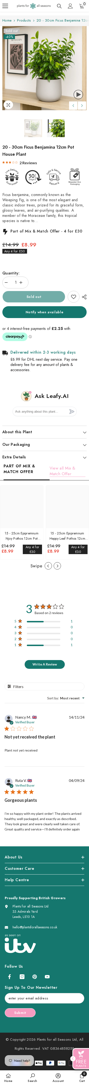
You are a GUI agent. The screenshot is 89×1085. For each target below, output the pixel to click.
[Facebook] (9, 976)
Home (7, 20)
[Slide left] (48, 566)
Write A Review (45, 664)
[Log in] (70, 6)
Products (24, 20)
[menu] (5, 6)
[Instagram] (22, 976)
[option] (44, 68)
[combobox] (65, 698)
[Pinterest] (34, 976)
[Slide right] (57, 566)
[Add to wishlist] (74, 297)
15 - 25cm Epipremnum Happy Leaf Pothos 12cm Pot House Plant (67, 536)
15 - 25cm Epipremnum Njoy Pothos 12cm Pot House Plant (21, 536)
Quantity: (10, 273)
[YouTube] (47, 976)
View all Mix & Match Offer (62, 471)
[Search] (59, 6)
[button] (73, 105)
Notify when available (45, 312)
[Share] (83, 297)
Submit (20, 1012)
